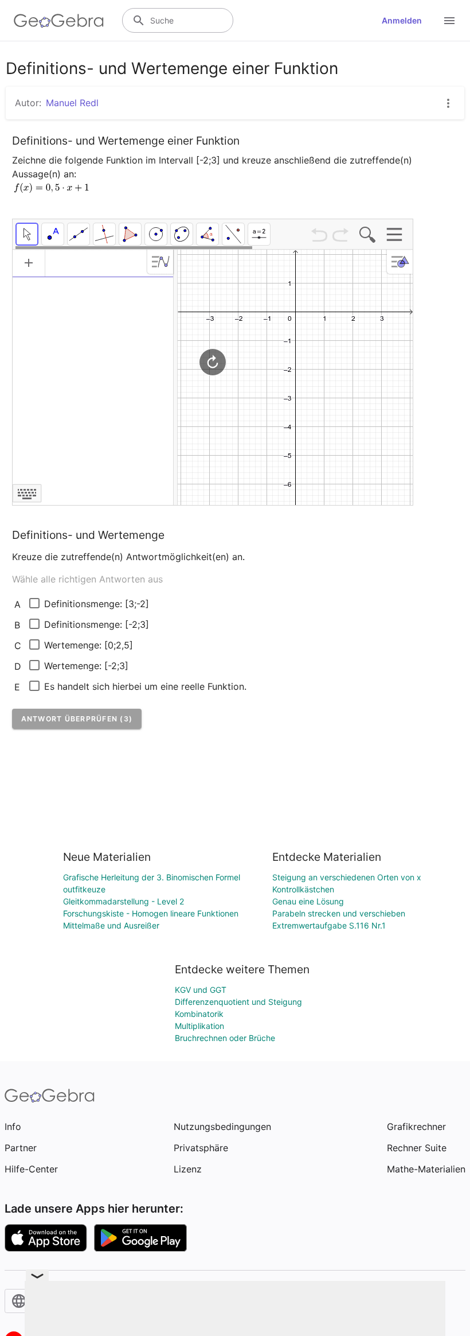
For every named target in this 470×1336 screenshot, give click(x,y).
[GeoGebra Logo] (59, 21)
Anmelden (402, 20)
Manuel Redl (72, 102)
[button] (77, 719)
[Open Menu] (449, 21)
